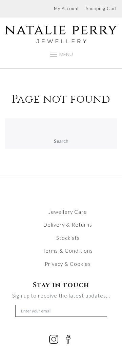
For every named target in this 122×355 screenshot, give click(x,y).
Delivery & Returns (67, 225)
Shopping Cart (101, 8)
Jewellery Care (67, 212)
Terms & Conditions (68, 251)
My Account (66, 8)
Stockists (68, 238)
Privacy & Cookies (68, 264)
